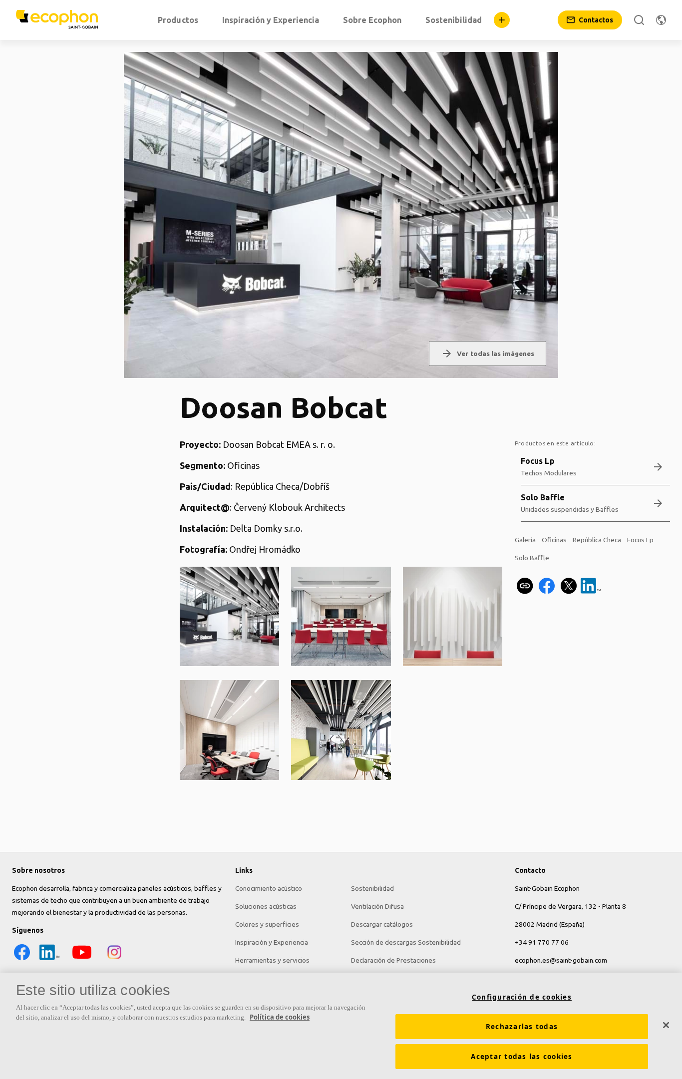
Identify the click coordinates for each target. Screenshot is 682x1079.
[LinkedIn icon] (49, 960)
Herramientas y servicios (272, 960)
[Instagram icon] (114, 960)
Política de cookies (280, 1017)
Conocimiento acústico (268, 888)
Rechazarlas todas (522, 1026)
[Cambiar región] (661, 20)
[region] (341, 1026)
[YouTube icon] (82, 960)
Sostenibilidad (372, 888)
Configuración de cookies (522, 997)
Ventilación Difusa (377, 906)
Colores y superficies (267, 924)
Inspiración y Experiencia (271, 942)
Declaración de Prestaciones (393, 960)
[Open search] (639, 20)
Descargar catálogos (382, 924)
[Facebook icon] (22, 960)
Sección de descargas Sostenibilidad (406, 942)
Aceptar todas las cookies (521, 1056)
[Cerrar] (666, 1025)
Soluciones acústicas (266, 906)
